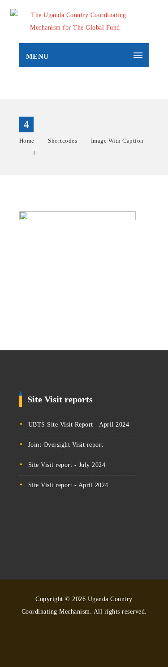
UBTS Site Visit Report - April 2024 (78, 424)
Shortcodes (62, 140)
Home (26, 140)
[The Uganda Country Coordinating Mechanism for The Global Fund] (75, 21)
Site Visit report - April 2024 (68, 485)
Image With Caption (117, 140)
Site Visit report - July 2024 (67, 465)
